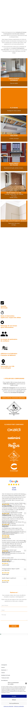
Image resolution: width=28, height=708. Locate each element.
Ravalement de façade (5, 675)
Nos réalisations (4, 680)
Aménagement (4, 664)
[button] (26, 683)
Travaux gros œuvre (5, 677)
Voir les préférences (14, 703)
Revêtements (3, 670)
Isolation (3, 672)
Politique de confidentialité (8, 706)
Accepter (14, 696)
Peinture (3, 667)
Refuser (14, 699)
